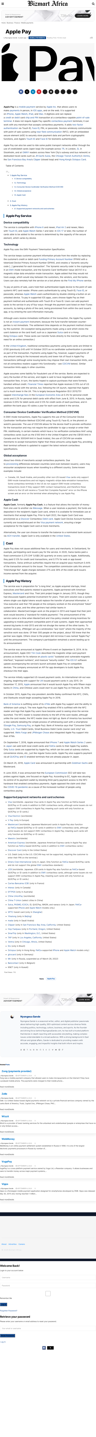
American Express (16, 842)
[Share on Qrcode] (75, 91)
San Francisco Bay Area (19, 159)
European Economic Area (48, 395)
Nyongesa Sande (11, 38)
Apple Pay (51, 979)
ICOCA (25, 904)
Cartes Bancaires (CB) (18, 883)
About (4, 1244)
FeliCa (52, 746)
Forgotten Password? (8, 1311)
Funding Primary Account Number (56, 259)
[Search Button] (93, 3)
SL (78, 149)
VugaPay (7, 1161)
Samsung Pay (24, 725)
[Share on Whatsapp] (45, 91)
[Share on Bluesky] (69, 91)
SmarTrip (12, 933)
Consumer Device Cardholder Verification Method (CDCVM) (40, 187)
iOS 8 (73, 660)
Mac (41, 114)
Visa (68, 477)
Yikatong (12, 916)
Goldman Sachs (80, 763)
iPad (31, 114)
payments (15, 110)
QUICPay (14, 757)
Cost (14, 201)
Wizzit (5, 1116)
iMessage (37, 508)
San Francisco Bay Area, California (39, 925)
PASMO (17, 904)
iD (25, 757)
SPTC (10, 912)
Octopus (13, 336)
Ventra (86, 156)
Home (4, 23)
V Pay (10, 820)
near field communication (49, 132)
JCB (10, 869)
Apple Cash (21, 195)
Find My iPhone (76, 280)
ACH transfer (13, 536)
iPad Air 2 (61, 227)
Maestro (12, 838)
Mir (9, 958)
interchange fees (20, 395)
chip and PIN (32, 117)
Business (10, 23)
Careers (21, 1244)
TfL (63, 149)
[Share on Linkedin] (33, 91)
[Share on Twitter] (27, 91)
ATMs (47, 704)
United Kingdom (18, 346)
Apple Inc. (51, 107)
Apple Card (29, 763)
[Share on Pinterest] (39, 91)
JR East (39, 156)
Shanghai (37, 912)
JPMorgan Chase (40, 732)
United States (63, 536)
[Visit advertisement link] (48, 15)
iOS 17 (60, 231)
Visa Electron (14, 816)
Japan (9, 746)
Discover (25, 519)
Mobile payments (27, 23)
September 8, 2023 (24, 1076)
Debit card (47, 519)
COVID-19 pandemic (18, 787)
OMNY (25, 152)
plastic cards (47, 656)
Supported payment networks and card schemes (35, 209)
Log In (3, 1342)
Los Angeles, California (31, 937)
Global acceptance (24, 191)
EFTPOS (12, 892)
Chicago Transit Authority (68, 156)
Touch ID (30, 139)
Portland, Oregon (37, 929)
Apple (27, 684)
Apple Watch (21, 114)
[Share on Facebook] (21, 91)
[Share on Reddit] (51, 91)
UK (41, 680)
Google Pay (10, 725)
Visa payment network (51, 522)
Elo (9, 946)
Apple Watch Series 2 (74, 742)
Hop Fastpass (14, 929)
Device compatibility (24, 179)
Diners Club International (19, 862)
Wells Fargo (21, 732)
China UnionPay (15, 896)
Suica (47, 156)
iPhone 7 (54, 742)
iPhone (10, 114)
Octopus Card (79, 159)
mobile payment (27, 107)
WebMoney (8, 1139)
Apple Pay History (19, 205)
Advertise (12, 1244)
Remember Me (6, 1298)
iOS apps (37, 110)
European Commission (56, 773)
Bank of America (12, 704)
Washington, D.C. (32, 933)
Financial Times (35, 384)
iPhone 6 (39, 227)
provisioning (12, 464)
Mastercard (18, 593)
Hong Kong (64, 159)
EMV (11, 270)
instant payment (21, 322)
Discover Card (15, 850)
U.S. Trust (16, 729)
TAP (10, 937)
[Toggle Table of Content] (7, 172)
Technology (21, 183)
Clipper (36, 159)
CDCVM (66, 363)
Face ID (35, 128)
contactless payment (61, 121)
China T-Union (14, 900)
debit (17, 117)
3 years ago (22, 38)
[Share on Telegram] (57, 91)
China (15, 688)
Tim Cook (36, 653)
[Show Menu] (3, 3)
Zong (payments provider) (17, 1071)
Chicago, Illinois (29, 941)
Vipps (5, 1184)
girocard (12, 954)
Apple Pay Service (19, 175)
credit (8, 117)
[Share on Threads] (63, 91)
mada (10, 920)
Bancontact (13, 963)
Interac (11, 887)
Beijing (28, 916)
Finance (17, 23)
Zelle (4, 1093)
